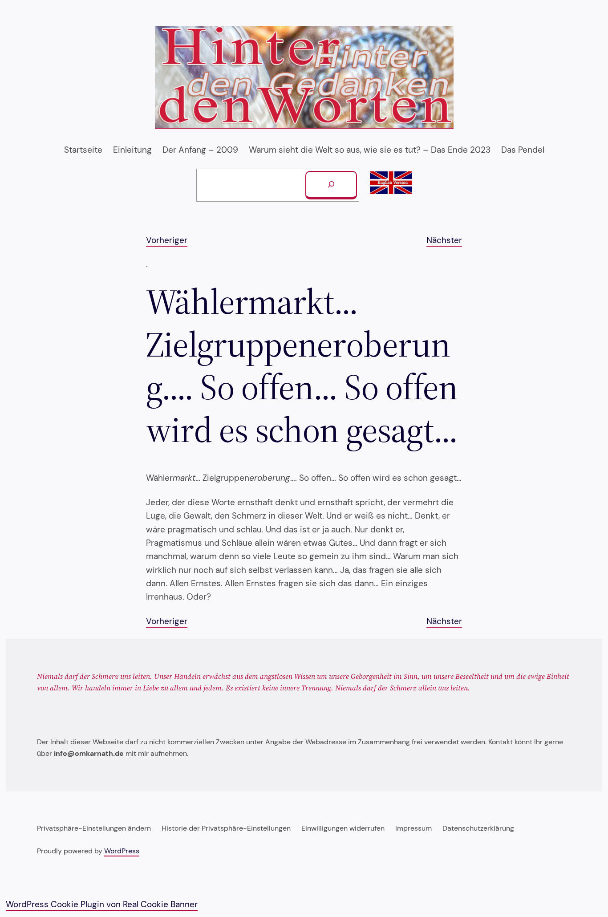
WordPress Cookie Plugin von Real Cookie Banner (102, 904)
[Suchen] (331, 185)
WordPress (121, 851)
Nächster (444, 240)
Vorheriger (166, 240)
